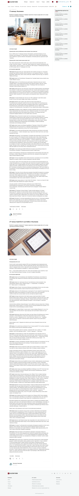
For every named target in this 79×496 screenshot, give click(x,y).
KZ (56, 1)
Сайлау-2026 (51, 6)
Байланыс (58, 481)
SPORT (48, 1)
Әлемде (9, 487)
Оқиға (9, 479)
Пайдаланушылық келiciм (37, 479)
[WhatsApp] (13, 209)
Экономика (10, 485)
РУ (60, 1)
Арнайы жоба (34, 6)
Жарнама (58, 483)
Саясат (9, 481)
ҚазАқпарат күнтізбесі (15, 206)
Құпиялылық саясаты (36, 481)
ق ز (66, 1)
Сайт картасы (59, 479)
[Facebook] (19, 209)
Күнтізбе (12, 456)
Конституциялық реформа (43, 6)
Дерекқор (29, 6)
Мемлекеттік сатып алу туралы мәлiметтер (40, 487)
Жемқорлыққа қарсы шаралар (38, 485)
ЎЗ (67, 1)
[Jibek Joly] (65, 6)
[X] (22, 209)
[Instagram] (10, 209)
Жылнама (23, 206)
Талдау (43, 1)
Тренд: (9, 6)
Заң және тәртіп (23, 6)
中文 (64, 1)
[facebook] (59, 473)
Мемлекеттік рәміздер (36, 483)
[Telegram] (16, 209)
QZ (58, 1)
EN (62, 1)
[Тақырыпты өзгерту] (53, 2)
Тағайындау (17, 6)
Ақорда (12, 6)
